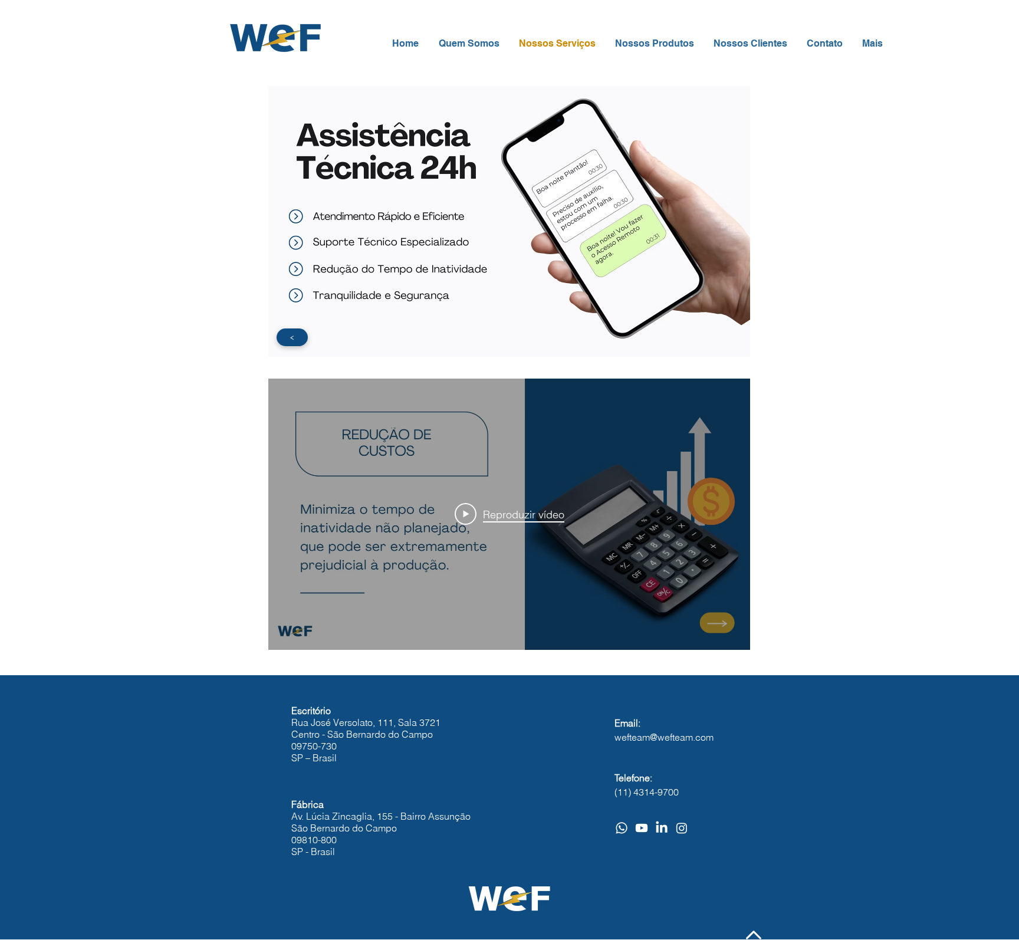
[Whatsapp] (621, 828)
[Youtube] (642, 828)
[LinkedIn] (662, 828)
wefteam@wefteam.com (664, 737)
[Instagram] (682, 828)
